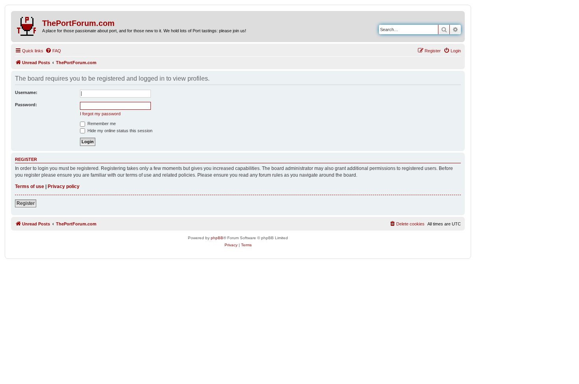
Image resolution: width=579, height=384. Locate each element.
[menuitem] (53, 50)
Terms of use (29, 186)
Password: (26, 104)
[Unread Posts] (27, 25)
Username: (26, 92)
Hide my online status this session (119, 130)
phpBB (217, 238)
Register (26, 203)
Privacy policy (64, 186)
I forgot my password (100, 113)
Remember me (101, 123)
